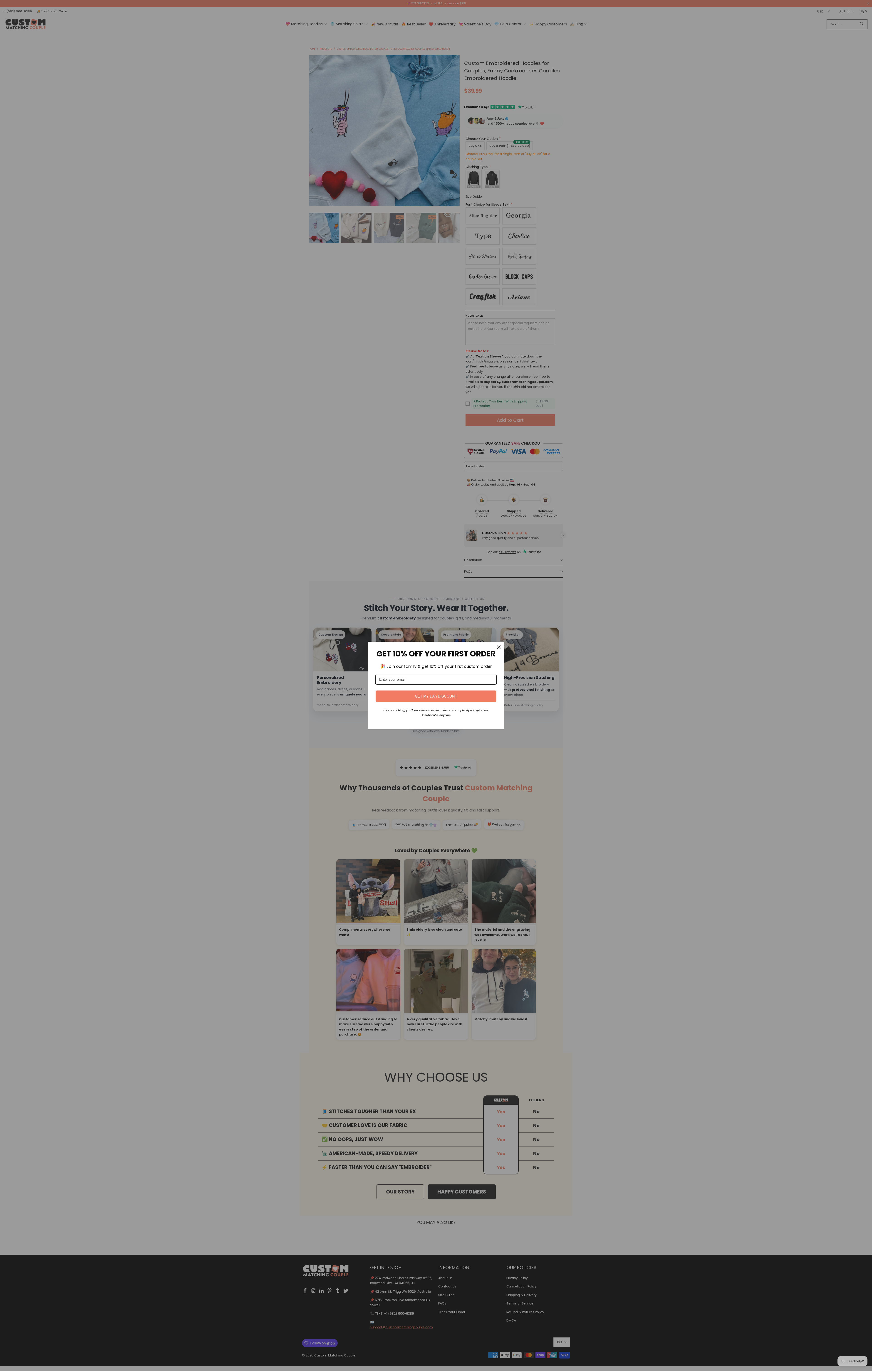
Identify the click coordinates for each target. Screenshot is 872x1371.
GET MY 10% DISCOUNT (436, 696)
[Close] (498, 647)
